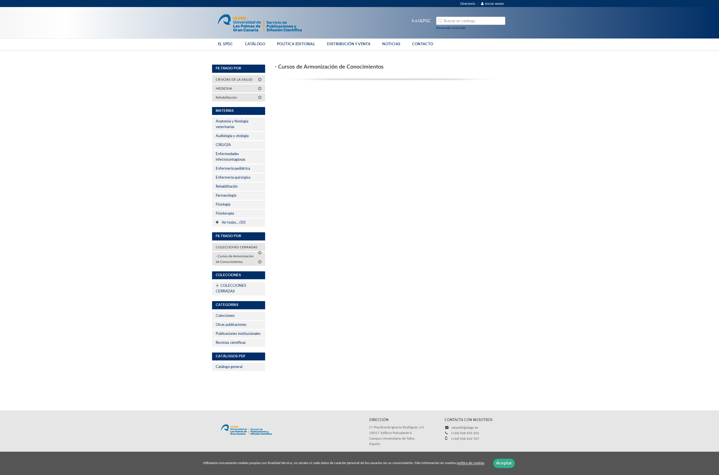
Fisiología (223, 204)
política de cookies (470, 463)
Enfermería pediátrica (233, 169)
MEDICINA (224, 88)
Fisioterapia (225, 213)
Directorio (467, 3)
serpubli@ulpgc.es (464, 427)
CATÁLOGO (255, 44)
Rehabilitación (227, 97)
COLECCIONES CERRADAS (237, 247)
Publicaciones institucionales (238, 334)
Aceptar (504, 463)
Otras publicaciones (231, 325)
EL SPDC (225, 44)
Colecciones (225, 316)
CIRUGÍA (223, 145)
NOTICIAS (391, 44)
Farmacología (226, 195)
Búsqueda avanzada (451, 27)
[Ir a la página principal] (259, 22)
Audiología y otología (232, 136)
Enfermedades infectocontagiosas (230, 157)
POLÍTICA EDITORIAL (296, 44)
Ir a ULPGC (421, 21)
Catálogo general (229, 367)
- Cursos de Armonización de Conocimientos (235, 258)
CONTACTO (422, 44)
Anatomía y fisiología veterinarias (232, 124)
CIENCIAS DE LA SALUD (234, 79)
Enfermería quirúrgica (233, 177)
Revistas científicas (231, 343)
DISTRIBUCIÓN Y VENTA (348, 44)
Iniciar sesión (494, 3)
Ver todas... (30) (233, 222)
